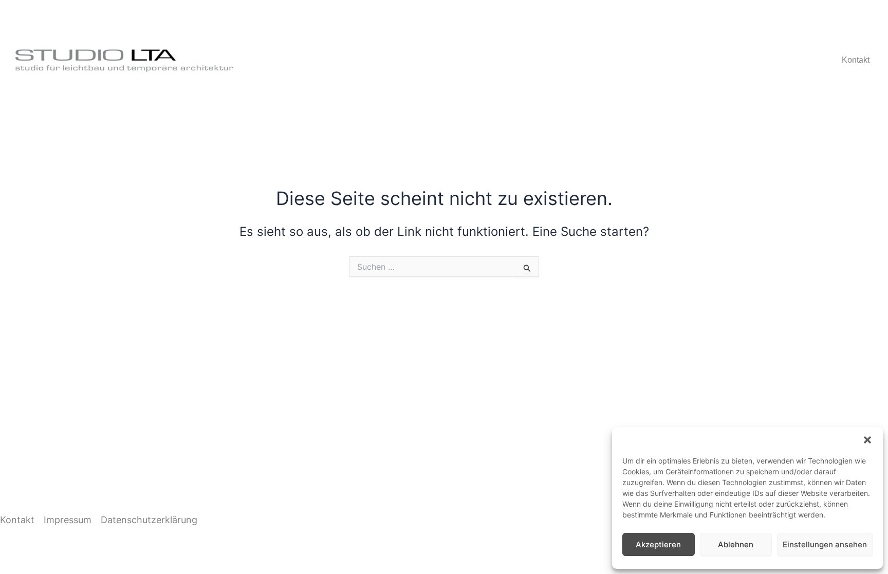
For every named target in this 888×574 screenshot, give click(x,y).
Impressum (67, 519)
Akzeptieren (658, 544)
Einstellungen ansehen (825, 544)
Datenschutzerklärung (149, 519)
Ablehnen (735, 544)
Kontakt (855, 59)
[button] (867, 440)
